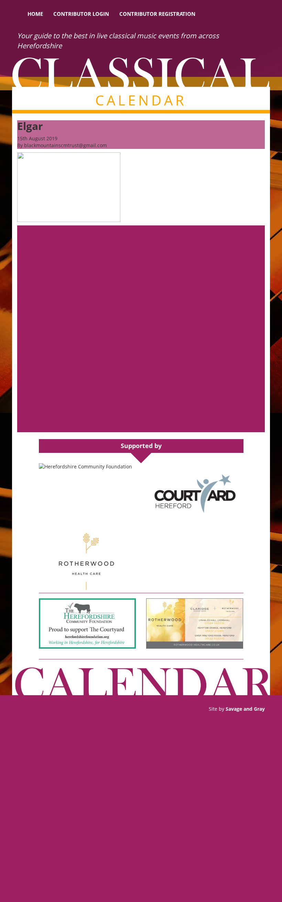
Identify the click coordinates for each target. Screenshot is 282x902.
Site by (237, 709)
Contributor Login (81, 13)
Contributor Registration (157, 13)
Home (35, 13)
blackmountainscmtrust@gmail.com (65, 145)
